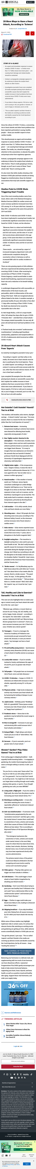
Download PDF (7, 34)
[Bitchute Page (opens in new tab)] (15, 1078)
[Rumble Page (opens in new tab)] (18, 1078)
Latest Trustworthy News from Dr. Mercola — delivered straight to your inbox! (18, 1057)
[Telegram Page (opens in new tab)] (14, 1074)
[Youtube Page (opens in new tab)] (12, 1078)
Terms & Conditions (12, 1134)
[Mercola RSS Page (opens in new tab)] (24, 1078)
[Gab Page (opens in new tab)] (17, 1074)
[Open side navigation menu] (3, 2)
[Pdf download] (2, 1155)
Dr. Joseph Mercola (21, 28)
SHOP (31, 2)
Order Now (23, 1149)
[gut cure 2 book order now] (18, 16)
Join (20, 1046)
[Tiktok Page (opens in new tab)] (31, 1074)
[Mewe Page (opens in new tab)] (26, 1074)
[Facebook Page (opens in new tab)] (4, 1074)
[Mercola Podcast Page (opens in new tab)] (22, 1078)
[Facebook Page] (10, 1155)
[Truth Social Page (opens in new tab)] (20, 1074)
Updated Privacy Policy (23, 1134)
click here (28, 1120)
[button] (28, 33)
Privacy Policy (10, 1164)
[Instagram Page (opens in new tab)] (7, 1074)
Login (15, 1046)
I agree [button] (27, 1164)
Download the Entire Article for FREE (21, 400)
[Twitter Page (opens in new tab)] (10, 1074)
